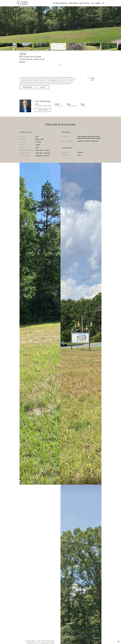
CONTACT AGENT (43, 110)
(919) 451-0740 (59, 105)
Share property (28, 87)
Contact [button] (43, 87)
